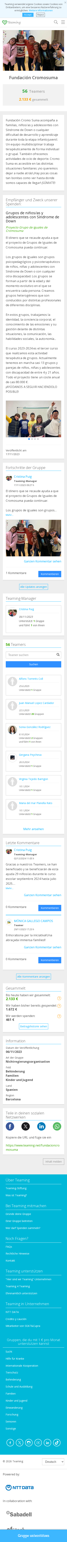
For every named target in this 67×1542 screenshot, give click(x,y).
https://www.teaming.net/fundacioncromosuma (33, 1147)
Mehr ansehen (33, 829)
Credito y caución (16, 1319)
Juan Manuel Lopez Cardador (36, 703)
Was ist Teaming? (16, 1195)
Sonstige (11, 1428)
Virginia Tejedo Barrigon (33, 779)
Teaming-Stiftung (16, 1188)
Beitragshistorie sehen (33, 1026)
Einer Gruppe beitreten (19, 1221)
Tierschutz (12, 1372)
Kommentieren (50, 574)
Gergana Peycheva (30, 754)
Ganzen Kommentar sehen (42, 561)
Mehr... (9, 515)
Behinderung (13, 1379)
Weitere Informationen (41, 10)
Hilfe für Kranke (15, 1358)
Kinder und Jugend (16, 1400)
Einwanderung (14, 1407)
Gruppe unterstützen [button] (33, 1535)
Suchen (33, 664)
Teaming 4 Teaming (18, 1286)
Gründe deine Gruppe (18, 1214)
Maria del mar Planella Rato (35, 803)
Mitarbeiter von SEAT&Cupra (23, 1326)
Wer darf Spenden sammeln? (23, 1228)
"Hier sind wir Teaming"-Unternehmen (28, 1279)
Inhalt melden (53, 1161)
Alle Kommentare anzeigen (33, 976)
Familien (11, 1393)
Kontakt (10, 1260)
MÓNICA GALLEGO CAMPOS (33, 921)
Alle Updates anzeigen (33, 586)
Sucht (9, 1351)
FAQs (9, 1246)
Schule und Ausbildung (19, 1386)
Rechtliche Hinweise (17, 1253)
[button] (29, 439)
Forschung (12, 1414)
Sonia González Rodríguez (34, 727)
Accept (27, 14)
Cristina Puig (23, 477)
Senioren (11, 1421)
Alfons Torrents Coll (31, 678)
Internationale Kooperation (22, 1365)
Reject (40, 14)
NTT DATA (12, 1312)
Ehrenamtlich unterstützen (21, 1293)
